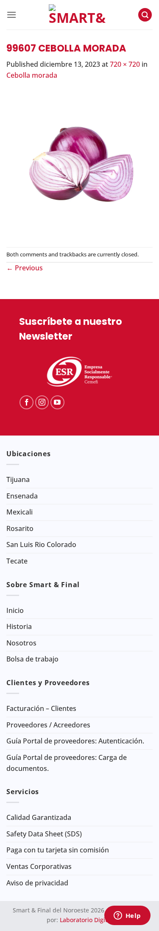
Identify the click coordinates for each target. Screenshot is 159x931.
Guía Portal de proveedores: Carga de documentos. (66, 763)
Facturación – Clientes (41, 708)
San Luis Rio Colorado (41, 544)
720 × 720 (125, 64)
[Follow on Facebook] (26, 402)
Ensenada (22, 496)
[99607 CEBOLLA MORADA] (79, 163)
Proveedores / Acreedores (48, 725)
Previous (24, 267)
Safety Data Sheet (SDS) (44, 833)
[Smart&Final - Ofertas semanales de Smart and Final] (77, 15)
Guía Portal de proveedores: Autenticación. (75, 741)
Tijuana (18, 479)
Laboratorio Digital (86, 920)
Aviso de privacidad (37, 882)
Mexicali (19, 512)
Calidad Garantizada (38, 817)
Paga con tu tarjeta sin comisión (57, 850)
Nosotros (21, 643)
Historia (19, 626)
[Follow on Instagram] (42, 402)
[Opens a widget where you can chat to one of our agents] (127, 916)
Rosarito (19, 528)
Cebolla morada (31, 75)
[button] (11, 14)
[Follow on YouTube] (57, 402)
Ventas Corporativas (39, 866)
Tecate (17, 561)
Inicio (15, 610)
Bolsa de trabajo (32, 659)
